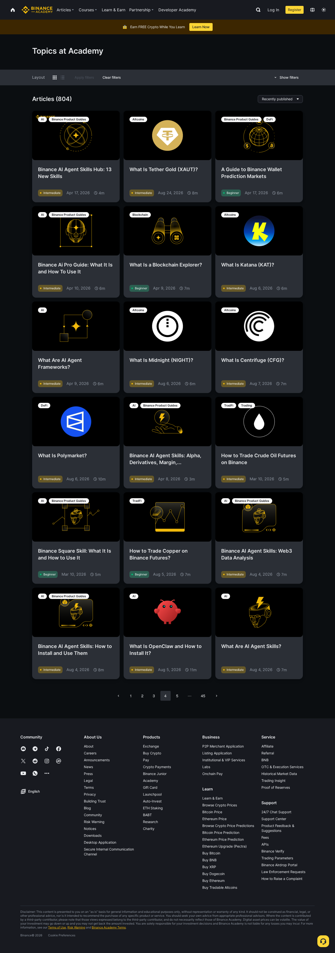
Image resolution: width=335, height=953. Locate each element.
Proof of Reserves (275, 787)
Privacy (90, 794)
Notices (90, 828)
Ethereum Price (214, 819)
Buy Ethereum (213, 880)
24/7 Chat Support (276, 812)
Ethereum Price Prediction (223, 839)
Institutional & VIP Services (223, 760)
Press (88, 774)
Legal (88, 780)
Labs (206, 767)
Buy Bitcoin (211, 853)
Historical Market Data (279, 774)
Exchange (151, 746)
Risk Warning (94, 822)
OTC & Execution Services (282, 767)
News (88, 767)
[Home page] (37, 10)
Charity (149, 828)
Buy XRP (209, 867)
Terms (89, 787)
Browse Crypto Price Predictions (228, 826)
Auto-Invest (152, 801)
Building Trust (95, 801)
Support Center (273, 819)
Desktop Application (100, 842)
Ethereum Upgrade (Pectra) (224, 846)
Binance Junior (155, 774)
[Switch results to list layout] (62, 77)
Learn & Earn (212, 798)
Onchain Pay (212, 774)
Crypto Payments (157, 767)
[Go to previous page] (118, 696)
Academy (150, 780)
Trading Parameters (277, 858)
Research (150, 822)
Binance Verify (272, 851)
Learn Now (201, 27)
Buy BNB (209, 860)
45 (203, 696)
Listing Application (217, 753)
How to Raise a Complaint (281, 879)
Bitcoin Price (212, 812)
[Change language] (312, 9)
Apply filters (84, 77)
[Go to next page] (216, 696)
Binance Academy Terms (109, 927)
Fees (265, 837)
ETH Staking (153, 808)
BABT (147, 815)
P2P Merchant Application (223, 746)
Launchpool (152, 794)
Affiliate (267, 746)
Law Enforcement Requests (283, 872)
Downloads (93, 835)
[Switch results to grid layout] (55, 77)
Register (294, 10)
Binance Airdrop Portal (279, 865)
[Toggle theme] (323, 10)
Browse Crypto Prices (219, 805)
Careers (90, 753)
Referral (267, 753)
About (88, 746)
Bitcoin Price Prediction (220, 832)
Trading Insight (273, 780)
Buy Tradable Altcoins (219, 887)
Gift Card (150, 787)
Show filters (289, 77)
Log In (273, 9)
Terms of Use (57, 927)
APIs (265, 844)
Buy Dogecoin (213, 874)
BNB (265, 760)
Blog (87, 808)
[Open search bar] (256, 9)
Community (93, 815)
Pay (146, 760)
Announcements (97, 760)
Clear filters (112, 77)
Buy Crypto (152, 753)
